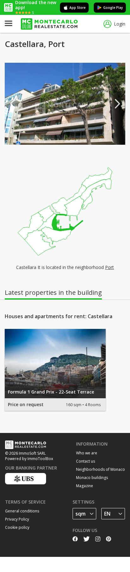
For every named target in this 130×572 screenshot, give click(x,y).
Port (109, 267)
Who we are (86, 453)
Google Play (113, 7)
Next (117, 104)
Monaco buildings (92, 477)
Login (119, 24)
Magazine (84, 485)
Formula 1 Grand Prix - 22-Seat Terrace (51, 392)
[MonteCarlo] (49, 24)
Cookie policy (17, 527)
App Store (77, 7)
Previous (12, 104)
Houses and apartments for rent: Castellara (58, 316)
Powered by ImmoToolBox (29, 458)
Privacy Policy (17, 519)
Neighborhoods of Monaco (100, 469)
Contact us (85, 461)
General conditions (22, 511)
